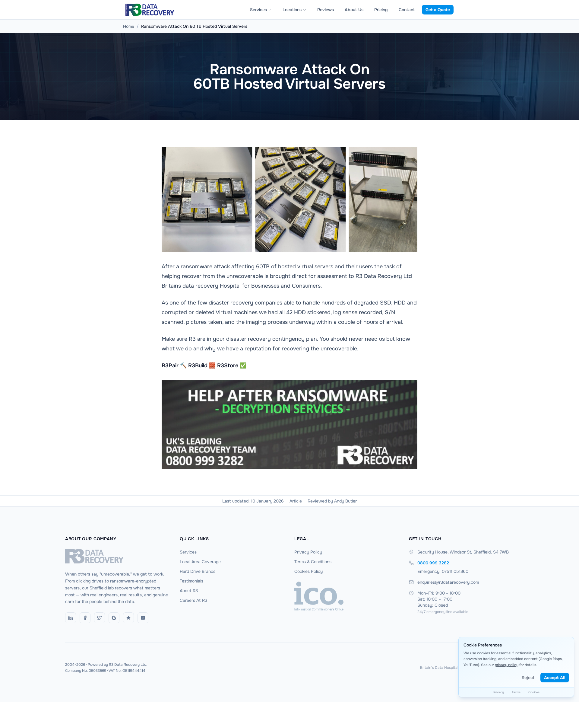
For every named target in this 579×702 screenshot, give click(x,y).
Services (258, 9)
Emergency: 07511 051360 (442, 571)
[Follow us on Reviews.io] (128, 617)
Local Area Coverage (200, 561)
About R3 (189, 590)
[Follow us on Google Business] (114, 617)
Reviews (325, 9)
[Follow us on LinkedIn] (70, 617)
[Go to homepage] (117, 556)
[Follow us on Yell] (143, 617)
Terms (516, 692)
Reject (528, 677)
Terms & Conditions (312, 561)
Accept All (554, 677)
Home (128, 26)
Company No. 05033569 (85, 670)
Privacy (498, 692)
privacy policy (506, 664)
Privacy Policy (308, 552)
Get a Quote (438, 9)
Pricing (381, 9)
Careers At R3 (193, 600)
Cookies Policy (308, 571)
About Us (354, 9)
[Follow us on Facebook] (85, 617)
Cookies (533, 692)
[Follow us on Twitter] (99, 617)
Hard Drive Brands (197, 571)
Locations (292, 9)
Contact (407, 9)
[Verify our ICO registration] (346, 596)
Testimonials (191, 581)
